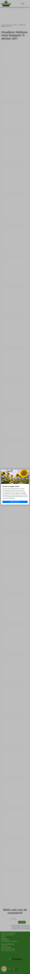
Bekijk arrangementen (15, 501)
